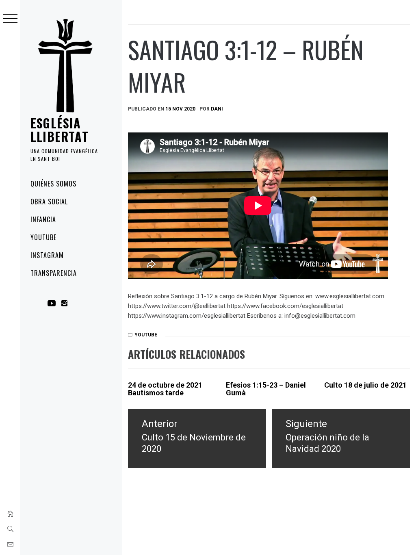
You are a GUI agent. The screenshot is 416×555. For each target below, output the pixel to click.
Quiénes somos (53, 184)
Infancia (43, 219)
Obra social (49, 201)
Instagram (47, 255)
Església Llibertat (59, 129)
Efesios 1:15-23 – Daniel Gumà (266, 389)
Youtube (43, 237)
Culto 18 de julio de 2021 (365, 385)
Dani (217, 109)
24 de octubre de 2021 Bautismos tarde (165, 389)
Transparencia (53, 273)
